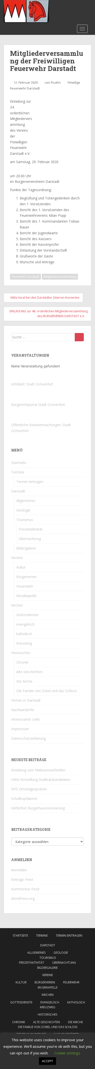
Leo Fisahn (53, 82)
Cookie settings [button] (67, 1052)
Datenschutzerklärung (28, 738)
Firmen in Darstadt (26, 700)
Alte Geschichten (29, 671)
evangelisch (25, 624)
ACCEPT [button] (47, 1061)
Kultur (21, 567)
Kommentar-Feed (25, 889)
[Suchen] (79, 337)
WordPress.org (23, 898)
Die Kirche (24, 681)
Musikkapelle (26, 595)
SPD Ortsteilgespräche (29, 789)
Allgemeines (25, 500)
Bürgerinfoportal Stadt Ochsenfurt (38, 404)
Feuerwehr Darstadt (25, 277)
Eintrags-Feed (22, 879)
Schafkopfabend (24, 798)
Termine (17, 472)
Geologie (23, 510)
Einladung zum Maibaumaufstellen (38, 770)
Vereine (17, 557)
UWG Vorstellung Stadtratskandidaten (40, 779)
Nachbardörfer (22, 709)
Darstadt (18, 491)
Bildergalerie (26, 548)
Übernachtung (30, 538)
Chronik (22, 662)
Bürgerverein (26, 576)
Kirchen (17, 605)
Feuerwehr (24, 586)
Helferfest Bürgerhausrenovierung (38, 808)
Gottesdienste (27, 614)
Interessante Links (25, 719)
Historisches (20, 652)
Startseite (18, 462)
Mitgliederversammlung (60, 277)
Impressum (20, 728)
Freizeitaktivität (31, 529)
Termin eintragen (29, 481)
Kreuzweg (24, 643)
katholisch (24, 633)
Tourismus (24, 519)
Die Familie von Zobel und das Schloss (46, 690)
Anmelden (19, 870)
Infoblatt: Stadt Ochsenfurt (32, 384)
